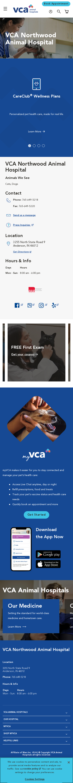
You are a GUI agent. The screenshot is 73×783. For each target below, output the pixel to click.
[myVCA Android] (49, 554)
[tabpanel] (36, 107)
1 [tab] (29, 145)
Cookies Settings (34, 779)
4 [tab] (43, 145)
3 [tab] (38, 145)
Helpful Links (11, 741)
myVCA (7, 727)
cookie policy (32, 769)
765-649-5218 (30, 200)
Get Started (36, 514)
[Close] (69, 762)
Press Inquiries (23, 226)
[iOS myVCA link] (49, 564)
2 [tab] (34, 145)
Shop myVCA (10, 734)
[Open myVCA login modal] (51, 12)
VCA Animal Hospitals (16, 712)
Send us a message (24, 215)
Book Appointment (56, 3)
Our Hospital (11, 719)
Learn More (34, 131)
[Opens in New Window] (19, 305)
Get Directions (25, 252)
